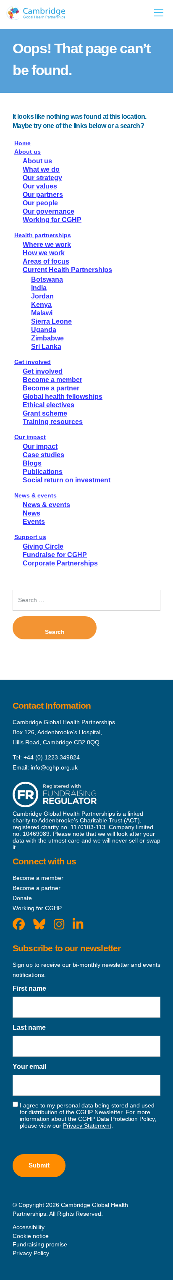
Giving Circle (43, 546)
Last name (29, 1027)
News (31, 513)
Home (22, 143)
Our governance (48, 211)
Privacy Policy (31, 1253)
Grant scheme (45, 413)
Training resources (53, 421)
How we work (44, 253)
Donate (22, 898)
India (39, 287)
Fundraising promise (40, 1244)
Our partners (43, 194)
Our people (40, 203)
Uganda (43, 329)
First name (29, 988)
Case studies (43, 454)
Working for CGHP (52, 219)
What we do (41, 169)
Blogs (32, 463)
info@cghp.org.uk (54, 767)
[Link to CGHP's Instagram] (59, 924)
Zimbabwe (47, 338)
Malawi (41, 313)
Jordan (42, 296)
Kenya (41, 304)
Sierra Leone (51, 321)
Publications (43, 471)
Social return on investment (66, 480)
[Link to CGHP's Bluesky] (39, 924)
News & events (35, 495)
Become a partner (51, 388)
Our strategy (42, 177)
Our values (40, 186)
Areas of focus (46, 261)
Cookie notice (31, 1236)
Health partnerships (42, 235)
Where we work (47, 244)
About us (27, 151)
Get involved (32, 362)
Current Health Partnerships (67, 269)
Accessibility (29, 1227)
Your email (29, 1066)
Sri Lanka (46, 346)
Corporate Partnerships (60, 563)
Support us (30, 537)
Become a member (52, 379)
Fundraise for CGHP (55, 554)
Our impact (30, 437)
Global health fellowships (62, 396)
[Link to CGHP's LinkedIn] (78, 924)
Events (34, 521)
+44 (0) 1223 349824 (52, 757)
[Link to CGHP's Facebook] (19, 924)
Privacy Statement (87, 1125)
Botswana (47, 279)
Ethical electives (48, 404)
